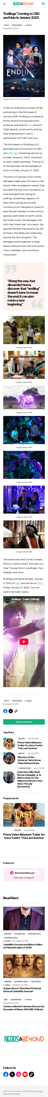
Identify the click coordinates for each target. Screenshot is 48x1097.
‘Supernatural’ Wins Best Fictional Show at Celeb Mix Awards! (22, 990)
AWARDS (7, 934)
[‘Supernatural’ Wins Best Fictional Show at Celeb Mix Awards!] (24, 966)
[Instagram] (18, 1074)
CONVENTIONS (24, 768)
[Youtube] (25, 1074)
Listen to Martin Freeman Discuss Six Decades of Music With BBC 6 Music (24, 1008)
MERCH (21, 753)
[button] (4, 3)
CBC (18, 583)
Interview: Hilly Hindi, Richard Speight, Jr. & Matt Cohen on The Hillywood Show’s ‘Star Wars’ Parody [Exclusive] (30, 779)
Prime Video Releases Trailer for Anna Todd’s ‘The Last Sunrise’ (30, 745)
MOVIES (21, 738)
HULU (6, 25)
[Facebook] (6, 1074)
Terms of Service (14, 1094)
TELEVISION (17, 25)
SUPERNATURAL (11, 938)
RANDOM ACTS (34, 934)
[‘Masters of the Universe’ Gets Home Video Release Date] (9, 758)
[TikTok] (31, 1074)
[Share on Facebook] (5, 711)
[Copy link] (16, 711)
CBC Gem (13, 153)
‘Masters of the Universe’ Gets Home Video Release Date (29, 760)
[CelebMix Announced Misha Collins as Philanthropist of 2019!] (24, 918)
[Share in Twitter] (10, 711)
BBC (5, 999)
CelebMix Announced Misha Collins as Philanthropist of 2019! (22, 946)
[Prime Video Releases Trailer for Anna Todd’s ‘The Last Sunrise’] (9, 743)
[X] (12, 1074)
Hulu (39, 583)
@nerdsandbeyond (24, 873)
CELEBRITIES (19, 934)
